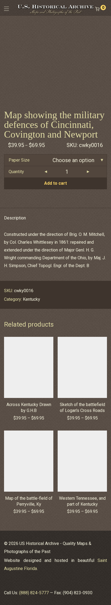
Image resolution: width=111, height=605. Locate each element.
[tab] (55, 218)
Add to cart (55, 183)
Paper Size (19, 160)
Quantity (16, 171)
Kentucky (31, 299)
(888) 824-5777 (34, 592)
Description (15, 218)
